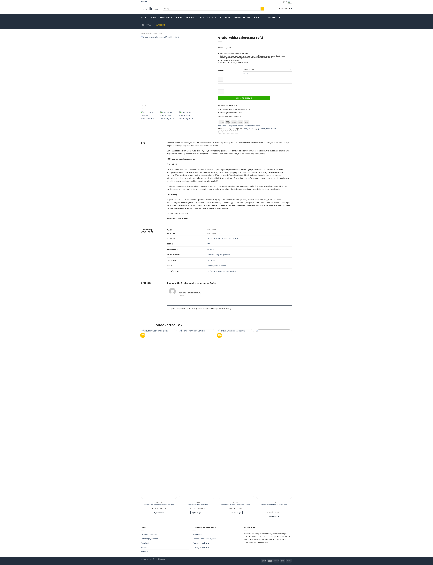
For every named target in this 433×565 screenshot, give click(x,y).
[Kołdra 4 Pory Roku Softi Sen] (197, 414)
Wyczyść (246, 73)
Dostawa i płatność (252, 126)
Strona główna (146, 33)
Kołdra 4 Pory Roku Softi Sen (197, 505)
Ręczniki (228, 17)
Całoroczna (211, 260)
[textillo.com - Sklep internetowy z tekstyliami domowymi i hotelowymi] (150, 9)
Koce (211, 17)
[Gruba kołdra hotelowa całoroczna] (274, 414)
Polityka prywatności (235, 126)
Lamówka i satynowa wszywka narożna (221, 271)
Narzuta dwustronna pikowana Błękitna (159, 505)
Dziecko (257, 17)
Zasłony (154, 17)
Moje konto (197, 534)
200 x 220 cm (233, 238)
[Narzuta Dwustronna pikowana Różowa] (236, 414)
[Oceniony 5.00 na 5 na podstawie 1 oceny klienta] (255, 44)
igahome (261, 128)
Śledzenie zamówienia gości (204, 538)
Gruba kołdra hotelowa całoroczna (274, 505)
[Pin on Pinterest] (232, 132)
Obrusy (237, 17)
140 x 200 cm (212, 238)
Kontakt (144, 2)
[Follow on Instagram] (151, 1)
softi (274, 128)
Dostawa (222, 106)
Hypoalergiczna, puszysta (216, 266)
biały (208, 244)
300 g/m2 (210, 249)
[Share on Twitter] (224, 132)
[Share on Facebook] (220, 132)
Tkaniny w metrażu (272, 17)
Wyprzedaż (160, 25)
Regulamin (222, 126)
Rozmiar (221, 71)
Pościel (202, 17)
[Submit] (262, 8)
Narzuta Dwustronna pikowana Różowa (235, 505)
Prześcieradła (166, 17)
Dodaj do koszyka (244, 98)
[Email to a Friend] (228, 132)
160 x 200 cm (222, 238)
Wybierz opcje (159, 513)
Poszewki (247, 17)
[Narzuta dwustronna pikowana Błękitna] (159, 414)
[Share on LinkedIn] (236, 132)
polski (285, 2)
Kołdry (179, 17)
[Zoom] (144, 107)
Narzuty (219, 17)
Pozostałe (146, 25)
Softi (160, 33)
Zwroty (144, 547)
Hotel (143, 17)
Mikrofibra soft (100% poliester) (218, 255)
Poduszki (190, 17)
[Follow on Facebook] (149, 1)
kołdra (269, 128)
